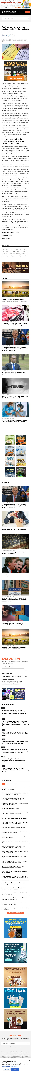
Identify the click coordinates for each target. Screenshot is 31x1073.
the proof (14, 132)
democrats (19, 39)
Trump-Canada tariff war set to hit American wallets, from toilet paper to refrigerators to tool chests (15, 823)
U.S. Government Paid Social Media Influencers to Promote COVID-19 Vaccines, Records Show (15, 794)
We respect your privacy (15, 1046)
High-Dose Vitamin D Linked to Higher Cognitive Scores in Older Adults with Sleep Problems (15, 831)
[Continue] (28, 1043)
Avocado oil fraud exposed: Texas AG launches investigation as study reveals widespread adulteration (14, 817)
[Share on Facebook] (6, 35)
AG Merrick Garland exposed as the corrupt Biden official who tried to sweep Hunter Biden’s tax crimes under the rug (15, 349)
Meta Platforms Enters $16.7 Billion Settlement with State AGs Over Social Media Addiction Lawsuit (14, 862)
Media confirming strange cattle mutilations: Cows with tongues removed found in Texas (14, 648)
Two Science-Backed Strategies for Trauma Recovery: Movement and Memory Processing (14, 888)
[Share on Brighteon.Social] (3, 35)
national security (11, 40)
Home (3, 24)
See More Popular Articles (15, 912)
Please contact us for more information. (10, 684)
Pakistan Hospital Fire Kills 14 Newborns (11, 808)
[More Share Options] (13, 35)
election (22, 39)
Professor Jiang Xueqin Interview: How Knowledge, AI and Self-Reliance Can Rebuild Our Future (14, 760)
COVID (9, 39)
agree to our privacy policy (9, 1066)
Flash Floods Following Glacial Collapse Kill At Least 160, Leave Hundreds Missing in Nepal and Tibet (15, 812)
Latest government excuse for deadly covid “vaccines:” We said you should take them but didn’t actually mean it (14, 599)
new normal (17, 40)
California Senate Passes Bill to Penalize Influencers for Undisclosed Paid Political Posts (14, 903)
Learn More (6, 1069)
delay (16, 39)
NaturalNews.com (6, 238)
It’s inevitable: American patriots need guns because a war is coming (14, 552)
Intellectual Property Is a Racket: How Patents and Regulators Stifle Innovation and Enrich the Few (13, 867)
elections (6, 40)
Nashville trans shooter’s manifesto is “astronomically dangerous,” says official (13, 624)
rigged (20, 40)
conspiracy (6, 39)
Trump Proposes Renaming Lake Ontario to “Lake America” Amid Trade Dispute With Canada (13, 799)
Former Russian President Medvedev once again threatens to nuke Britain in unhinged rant (15, 373)
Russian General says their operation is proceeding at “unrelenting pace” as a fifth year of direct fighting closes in (15, 878)
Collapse (7, 24)
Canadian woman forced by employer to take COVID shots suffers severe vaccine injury (14, 420)
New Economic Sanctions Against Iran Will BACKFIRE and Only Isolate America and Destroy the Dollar (15, 770)
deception (12, 39)
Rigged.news (9, 229)
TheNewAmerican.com (7, 235)
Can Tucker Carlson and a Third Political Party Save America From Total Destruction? (15, 742)
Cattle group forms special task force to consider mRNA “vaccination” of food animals (14, 300)
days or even (12, 88)
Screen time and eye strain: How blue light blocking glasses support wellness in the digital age (13, 847)
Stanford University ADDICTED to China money (15, 529)
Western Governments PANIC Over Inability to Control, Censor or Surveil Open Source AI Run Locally (15, 734)
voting (3, 41)
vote (23, 40)
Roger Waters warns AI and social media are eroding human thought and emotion (14, 883)
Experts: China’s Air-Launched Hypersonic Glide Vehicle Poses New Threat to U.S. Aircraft (14, 898)
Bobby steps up (6, 576)
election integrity (21, 251)
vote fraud (25, 40)
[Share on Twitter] (10, 35)
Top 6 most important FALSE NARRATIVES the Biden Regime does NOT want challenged (15, 397)
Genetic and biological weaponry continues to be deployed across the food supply (14, 324)
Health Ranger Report (8, 705)
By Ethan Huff (4, 32)
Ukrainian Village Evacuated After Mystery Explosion (13, 827)
